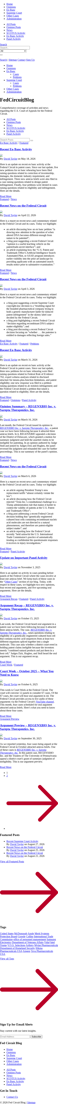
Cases (16, 74)
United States (7, 933)
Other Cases (12, 15)
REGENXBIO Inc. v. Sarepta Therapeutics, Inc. (24, 428)
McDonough (20, 933)
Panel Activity (13, 39)
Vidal (47, 942)
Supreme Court (14, 12)
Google (21, 936)
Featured (23, 143)
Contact (21, 59)
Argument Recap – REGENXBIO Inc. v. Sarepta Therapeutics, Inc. (27, 607)
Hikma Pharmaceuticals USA (21, 950)
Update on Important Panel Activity (24, 557)
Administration (14, 18)
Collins (29, 936)
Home (9, 4)
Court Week (6, 664)
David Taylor (10, 158)
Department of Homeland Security (17, 948)
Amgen (26, 951)
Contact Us (12, 1097)
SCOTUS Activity (15, 33)
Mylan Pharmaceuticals (46, 945)
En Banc (10, 9)
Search (3, 44)
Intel (52, 942)
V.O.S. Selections (16, 945)
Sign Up (30, 59)
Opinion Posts (13, 27)
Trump (3, 945)
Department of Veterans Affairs (28, 942)
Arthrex (30, 945)
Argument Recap (8, 599)
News (9, 30)
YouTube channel (45, 701)
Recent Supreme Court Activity (22, 841)
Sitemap (13, 59)
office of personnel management (29, 939)
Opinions (11, 7)
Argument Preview (9, 719)
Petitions (17, 77)
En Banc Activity (15, 36)
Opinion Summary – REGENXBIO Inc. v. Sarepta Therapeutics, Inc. (28, 408)
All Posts (11, 24)
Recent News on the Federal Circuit (23, 205)
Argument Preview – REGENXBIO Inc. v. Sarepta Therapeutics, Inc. (28, 727)
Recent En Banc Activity (16, 149)
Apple (31, 933)
